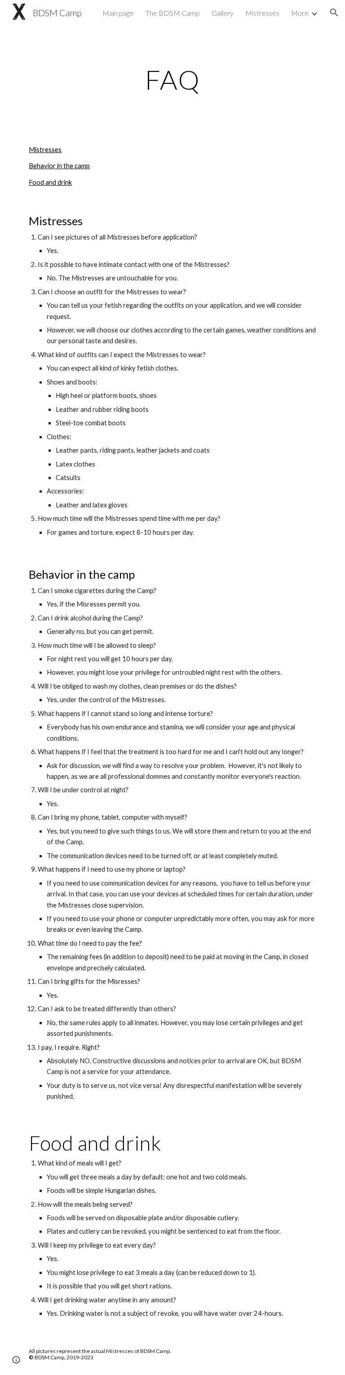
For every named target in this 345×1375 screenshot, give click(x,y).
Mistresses (45, 149)
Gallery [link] (223, 13)
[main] (172, 79)
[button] (334, 12)
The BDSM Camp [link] (173, 13)
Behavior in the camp (59, 166)
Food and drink (50, 182)
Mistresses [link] (262, 13)
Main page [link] (118, 13)
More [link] (300, 13)
